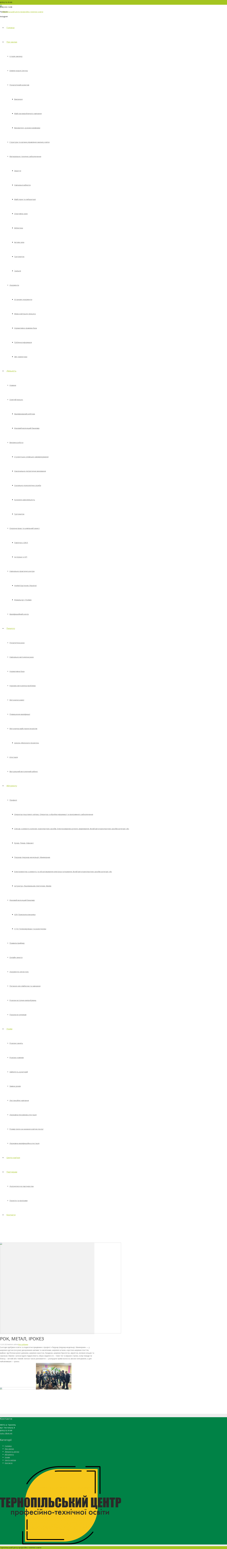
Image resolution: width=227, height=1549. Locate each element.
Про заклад (9, 1449)
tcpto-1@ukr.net (6, 1433)
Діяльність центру (12, 1452)
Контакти (8, 1463)
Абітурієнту (9, 1454)
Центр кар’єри (10, 1460)
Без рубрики (23, 1344)
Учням (7, 1457)
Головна (8, 1446)
